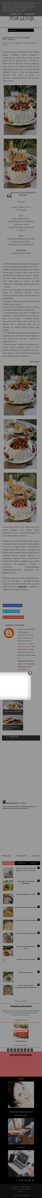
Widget (12, 699)
